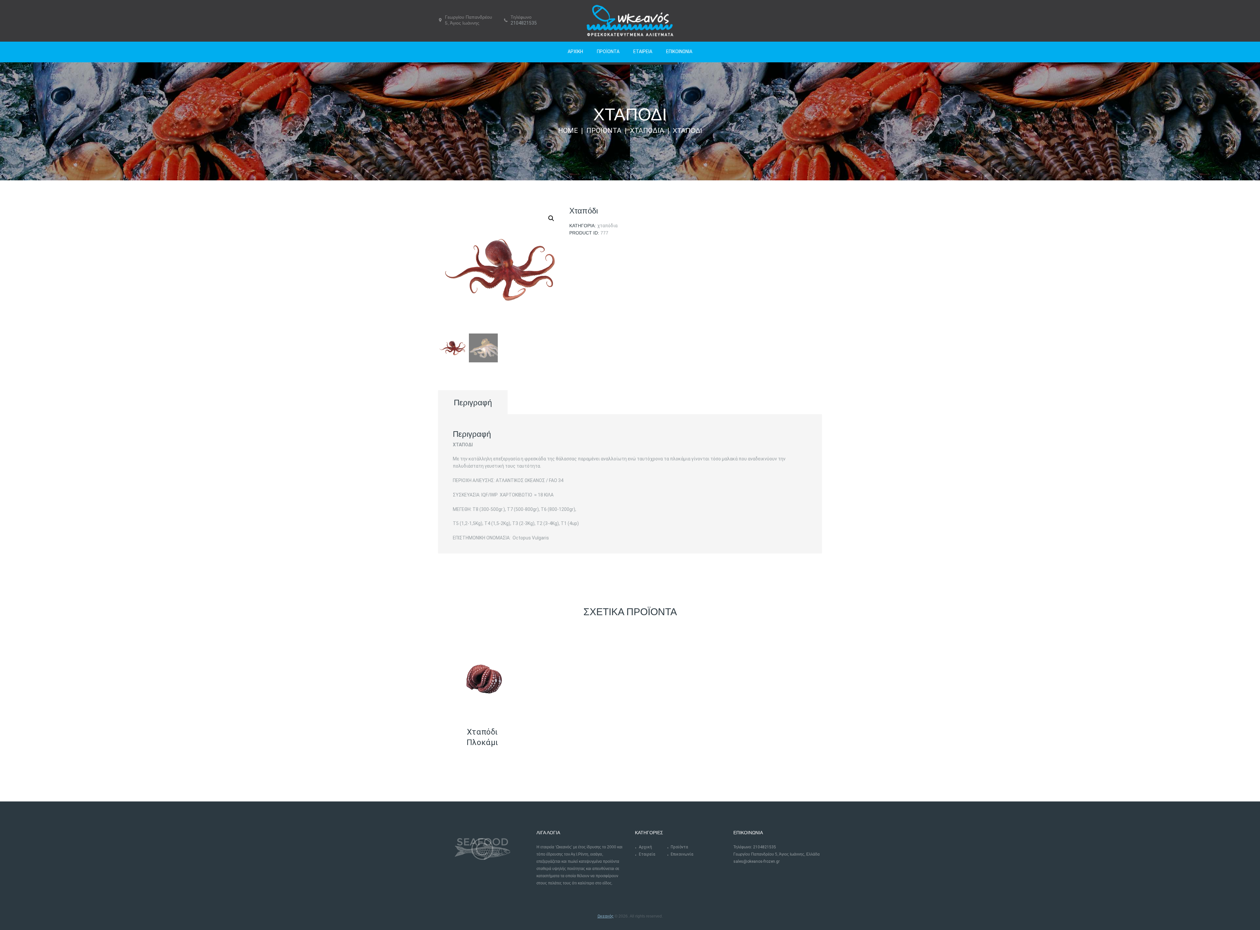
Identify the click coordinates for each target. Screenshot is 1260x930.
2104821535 (524, 23)
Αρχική (645, 847)
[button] (551, 218)
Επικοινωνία (682, 854)
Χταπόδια (647, 130)
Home (568, 130)
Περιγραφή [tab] (473, 402)
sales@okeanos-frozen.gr (756, 861)
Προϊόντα (603, 130)
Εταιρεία (647, 854)
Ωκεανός (606, 916)
